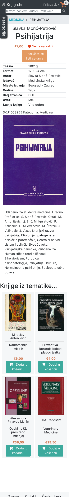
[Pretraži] (64, 10)
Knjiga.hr (15, 4)
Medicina (16, 20)
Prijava (48, 5)
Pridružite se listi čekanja (34, 56)
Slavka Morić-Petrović (44, 76)
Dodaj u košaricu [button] (19, 367)
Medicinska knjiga (41, 80)
